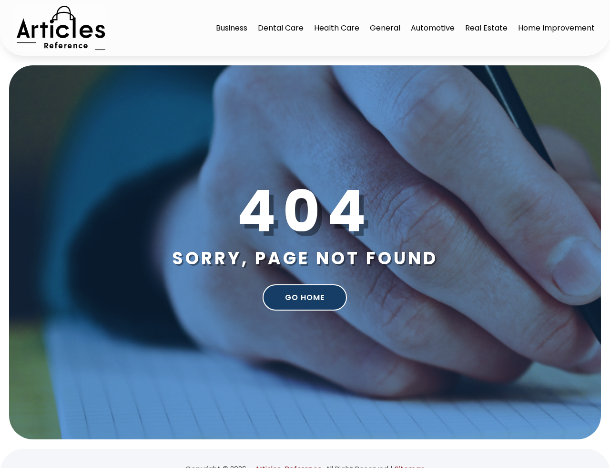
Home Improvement (556, 27)
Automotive (433, 27)
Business (231, 27)
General (385, 27)
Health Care (336, 27)
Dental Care (281, 27)
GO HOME (305, 297)
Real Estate (486, 27)
